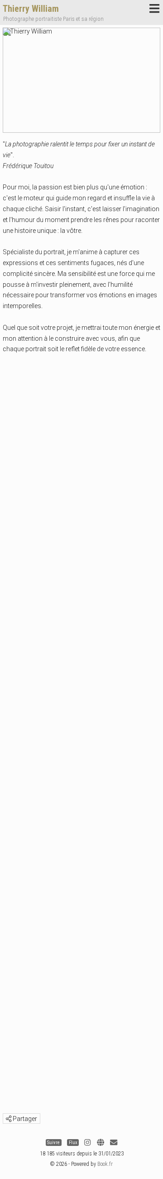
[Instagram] (87, 1142)
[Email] (113, 1142)
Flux (73, 1142)
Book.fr (105, 1164)
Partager (24, 1118)
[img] (8, 1119)
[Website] (100, 1142)
